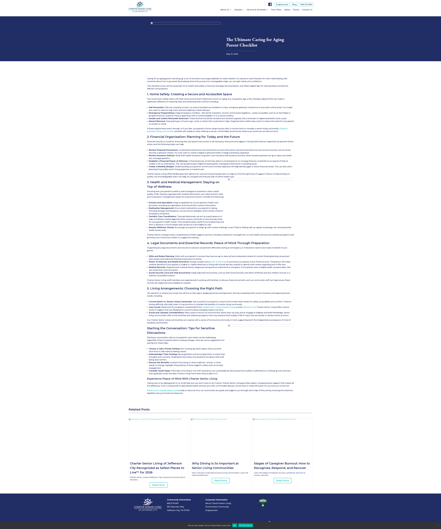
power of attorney (217, 262)
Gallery (287, 10)
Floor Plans (276, 10)
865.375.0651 (306, 5)
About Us (224, 10)
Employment (282, 5)
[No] (438, 525)
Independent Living (211, 307)
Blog (294, 5)
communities (168, 131)
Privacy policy (245, 525)
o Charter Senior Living (168, 390)
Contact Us (307, 10)
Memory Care (249, 307)
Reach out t (152, 390)
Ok (234, 525)
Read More (158, 485)
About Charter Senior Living (218, 503)
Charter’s (283, 128)
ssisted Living (229, 307)
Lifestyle (238, 10)
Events (296, 10)
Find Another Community (217, 507)
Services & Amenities (256, 10)
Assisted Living (154, 131)
